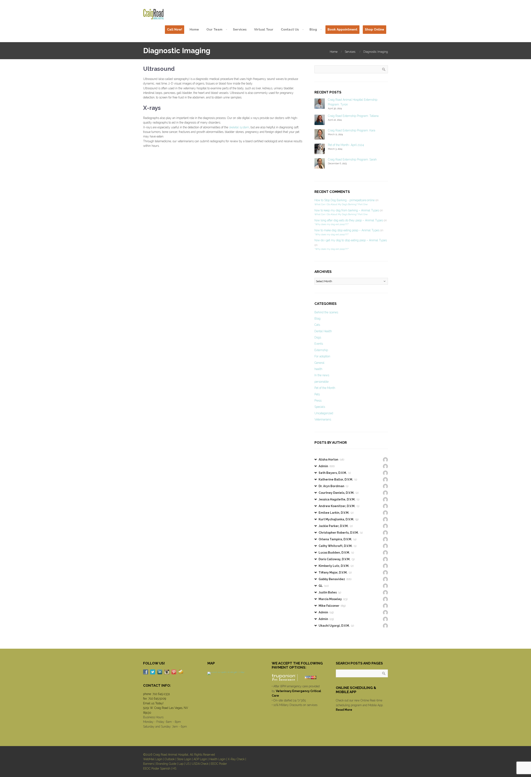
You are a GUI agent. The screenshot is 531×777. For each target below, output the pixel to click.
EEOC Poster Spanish (156, 768)
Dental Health (323, 331)
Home (333, 51)
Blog (317, 318)
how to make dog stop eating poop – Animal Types (346, 230)
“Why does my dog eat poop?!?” (331, 224)
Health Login (217, 759)
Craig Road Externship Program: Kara (351, 130)
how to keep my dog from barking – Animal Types (346, 210)
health (318, 369)
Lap (181, 763)
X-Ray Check (236, 759)
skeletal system (239, 127)
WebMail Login (152, 759)
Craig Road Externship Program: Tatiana (353, 116)
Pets (317, 394)
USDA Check (200, 763)
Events (318, 343)
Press (318, 400)
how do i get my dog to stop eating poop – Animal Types (350, 240)
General (319, 362)
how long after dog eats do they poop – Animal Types (348, 220)
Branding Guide (166, 763)
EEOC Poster (219, 763)
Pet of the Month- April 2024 (346, 145)
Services (350, 51)
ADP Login (200, 759)
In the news (321, 375)
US (188, 763)
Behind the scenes (326, 312)
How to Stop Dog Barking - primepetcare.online (344, 200)
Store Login (184, 759)
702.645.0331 (161, 694)
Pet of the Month (324, 388)
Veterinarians (322, 419)
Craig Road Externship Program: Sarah (352, 159)
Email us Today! (153, 703)
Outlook (170, 759)
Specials (319, 406)
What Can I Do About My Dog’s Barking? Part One (341, 204)
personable (321, 381)
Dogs (317, 337)
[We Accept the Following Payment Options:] (298, 677)
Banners (148, 763)
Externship (321, 350)
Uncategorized (323, 413)
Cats (317, 324)
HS (174, 768)
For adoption (322, 356)
